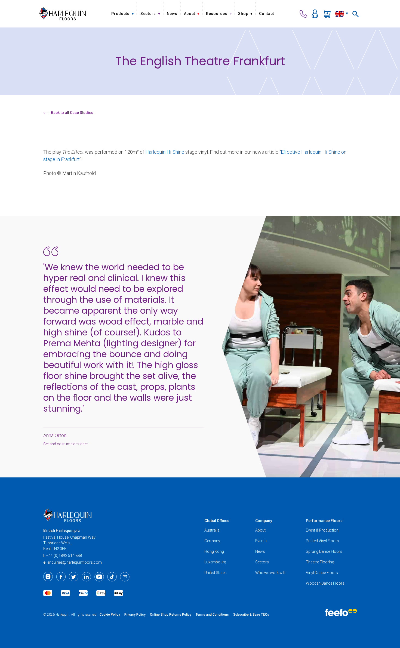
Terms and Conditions (212, 614)
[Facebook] (61, 577)
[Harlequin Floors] (63, 13)
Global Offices (216, 521)
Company (263, 521)
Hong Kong (214, 551)
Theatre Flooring (320, 562)
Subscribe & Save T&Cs (251, 614)
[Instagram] (48, 577)
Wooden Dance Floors (325, 583)
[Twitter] (73, 577)
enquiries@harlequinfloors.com (74, 562)
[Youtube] (99, 577)
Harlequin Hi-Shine (164, 152)
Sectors (262, 562)
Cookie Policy (110, 614)
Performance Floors (324, 521)
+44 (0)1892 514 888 (64, 555)
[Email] (125, 577)
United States (215, 572)
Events (261, 541)
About (260, 530)
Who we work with (271, 572)
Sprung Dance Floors (324, 551)
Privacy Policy (135, 614)
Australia (212, 530)
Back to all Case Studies (72, 112)
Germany (212, 541)
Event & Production (322, 530)
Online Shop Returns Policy (170, 614)
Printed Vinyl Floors (322, 541)
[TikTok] (112, 577)
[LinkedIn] (86, 577)
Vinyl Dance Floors (322, 572)
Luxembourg (215, 562)
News (260, 551)
